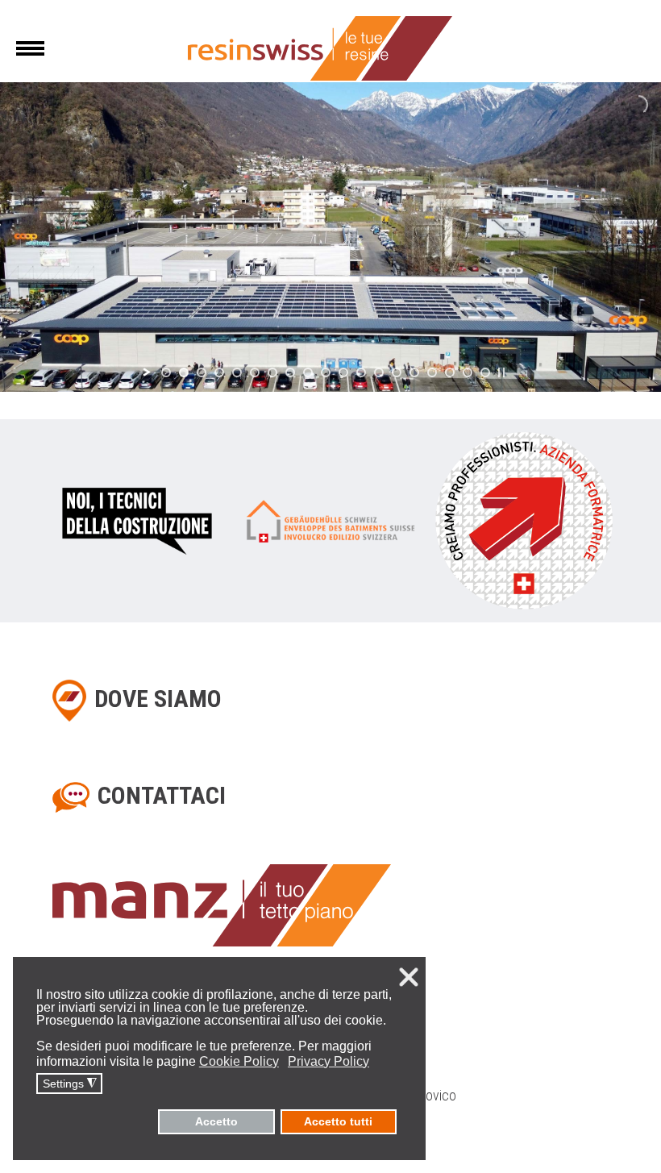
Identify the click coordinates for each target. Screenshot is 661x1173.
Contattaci (162, 795)
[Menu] (30, 48)
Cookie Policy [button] (239, 1061)
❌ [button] (408, 977)
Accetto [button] (216, 1121)
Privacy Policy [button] (328, 1061)
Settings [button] (70, 1084)
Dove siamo (158, 698)
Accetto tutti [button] (338, 1121)
